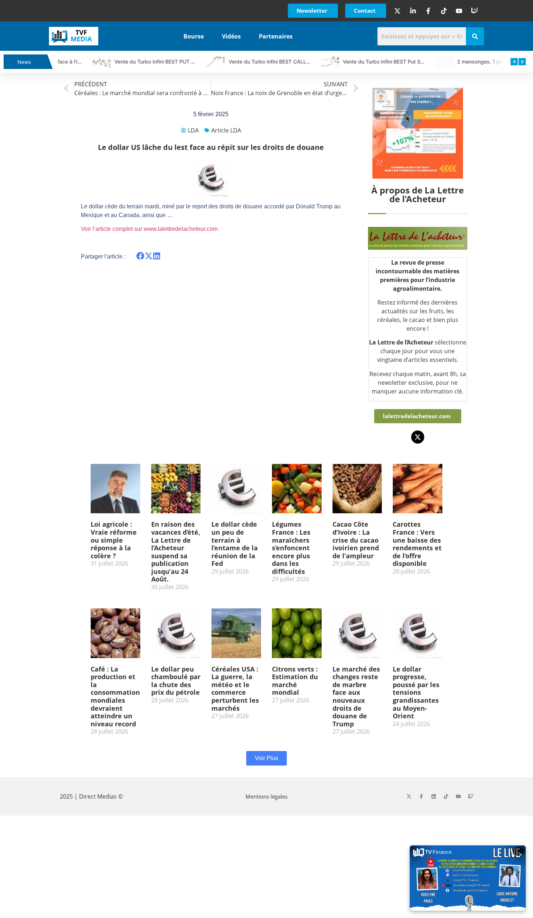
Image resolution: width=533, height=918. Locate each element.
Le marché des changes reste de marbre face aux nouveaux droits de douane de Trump (356, 696)
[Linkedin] (433, 796)
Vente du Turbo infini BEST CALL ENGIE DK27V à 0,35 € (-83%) (274, 61)
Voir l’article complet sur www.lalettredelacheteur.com (149, 229)
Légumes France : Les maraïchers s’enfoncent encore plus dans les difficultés (291, 548)
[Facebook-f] (421, 796)
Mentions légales (266, 796)
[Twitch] (470, 796)
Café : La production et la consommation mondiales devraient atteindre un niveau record (115, 696)
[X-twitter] (417, 437)
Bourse (193, 36)
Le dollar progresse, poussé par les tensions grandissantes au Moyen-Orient (416, 693)
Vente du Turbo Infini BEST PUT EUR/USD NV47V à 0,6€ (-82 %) (161, 61)
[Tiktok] (446, 796)
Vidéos (231, 36)
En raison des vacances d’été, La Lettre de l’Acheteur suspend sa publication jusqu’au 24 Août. (175, 551)
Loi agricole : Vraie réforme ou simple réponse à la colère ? (114, 540)
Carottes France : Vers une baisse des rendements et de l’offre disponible (417, 544)
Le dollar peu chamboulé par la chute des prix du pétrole (176, 681)
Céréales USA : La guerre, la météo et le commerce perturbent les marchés (235, 689)
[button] (140, 256)
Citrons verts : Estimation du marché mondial (295, 681)
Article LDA (226, 130)
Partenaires (276, 36)
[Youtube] (458, 796)
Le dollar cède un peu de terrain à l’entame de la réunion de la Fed (234, 544)
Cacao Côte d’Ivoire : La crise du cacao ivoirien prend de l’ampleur (355, 540)
